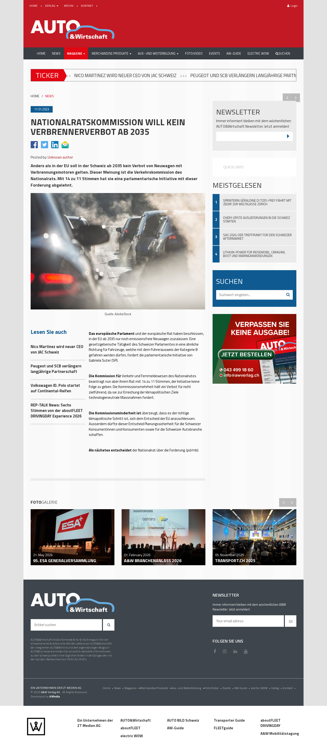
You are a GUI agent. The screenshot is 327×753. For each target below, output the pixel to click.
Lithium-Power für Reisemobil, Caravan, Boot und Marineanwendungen (254, 254)
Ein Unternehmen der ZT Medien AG (95, 723)
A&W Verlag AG (51, 692)
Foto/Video (213, 688)
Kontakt (289, 688)
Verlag (276, 688)
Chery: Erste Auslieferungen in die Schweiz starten (256, 219)
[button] (76, 53)
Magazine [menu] (130, 688)
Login (294, 5)
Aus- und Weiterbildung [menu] (187, 688)
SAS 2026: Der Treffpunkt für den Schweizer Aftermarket (257, 237)
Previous (287, 97)
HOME (33, 5)
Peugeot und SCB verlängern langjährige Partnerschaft (188, 75)
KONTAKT (87, 5)
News (119, 688)
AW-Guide (242, 688)
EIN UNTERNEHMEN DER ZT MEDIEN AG (56, 687)
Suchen (284, 53)
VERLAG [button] (50, 5)
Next (295, 97)
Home (108, 688)
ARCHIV (69, 5)
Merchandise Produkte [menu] (154, 688)
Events (228, 688)
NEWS (49, 96)
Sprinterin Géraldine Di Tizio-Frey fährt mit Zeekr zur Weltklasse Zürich (257, 202)
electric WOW (260, 688)
